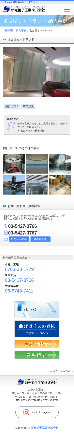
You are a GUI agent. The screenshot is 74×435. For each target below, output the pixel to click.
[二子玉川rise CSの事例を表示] (60, 164)
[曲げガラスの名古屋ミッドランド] (36, 96)
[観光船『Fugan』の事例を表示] (14, 185)
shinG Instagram (41, 412)
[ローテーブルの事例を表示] (60, 185)
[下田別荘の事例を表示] (37, 164)
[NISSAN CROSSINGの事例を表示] (14, 164)
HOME (9, 30)
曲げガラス (12, 106)
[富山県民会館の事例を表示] (37, 185)
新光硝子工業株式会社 (45, 427)
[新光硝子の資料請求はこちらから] (37, 358)
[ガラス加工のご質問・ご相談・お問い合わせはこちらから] (37, 347)
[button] (67, 9)
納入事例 (21, 30)
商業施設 (28, 106)
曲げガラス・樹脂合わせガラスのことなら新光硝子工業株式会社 (24, 9)
